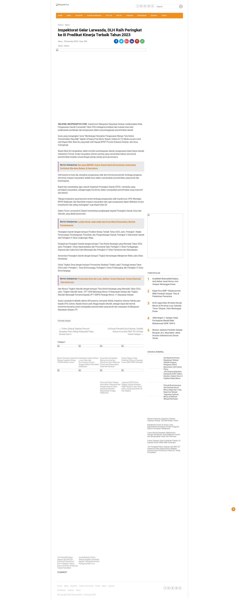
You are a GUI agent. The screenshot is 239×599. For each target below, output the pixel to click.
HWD (94, 595)
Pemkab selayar (64, 321)
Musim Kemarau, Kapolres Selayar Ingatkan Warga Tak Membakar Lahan (162, 420)
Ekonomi (79, 15)
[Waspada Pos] (62, 5)
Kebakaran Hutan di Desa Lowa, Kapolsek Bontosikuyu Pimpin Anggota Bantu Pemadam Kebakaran (163, 427)
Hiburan (129, 15)
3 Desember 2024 (71, 41)
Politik (109, 15)
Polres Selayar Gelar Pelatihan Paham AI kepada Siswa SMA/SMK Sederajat (163, 441)
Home (60, 15)
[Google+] (141, 6)
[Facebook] (137, 6)
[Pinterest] (148, 6)
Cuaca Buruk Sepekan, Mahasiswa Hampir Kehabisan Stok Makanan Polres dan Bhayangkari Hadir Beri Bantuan (163, 435)
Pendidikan (141, 15)
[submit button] (181, 6)
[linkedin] (132, 41)
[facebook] (116, 41)
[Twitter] (145, 6)
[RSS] (152, 6)
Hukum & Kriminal (94, 15)
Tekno (164, 15)
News (69, 15)
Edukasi (154, 15)
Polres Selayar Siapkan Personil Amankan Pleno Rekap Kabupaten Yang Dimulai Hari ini (76, 331)
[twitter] (121, 41)
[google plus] (126, 41)
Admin (66, 46)
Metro (119, 15)
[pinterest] (137, 41)
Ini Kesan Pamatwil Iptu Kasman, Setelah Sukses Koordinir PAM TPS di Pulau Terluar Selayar (125, 331)
